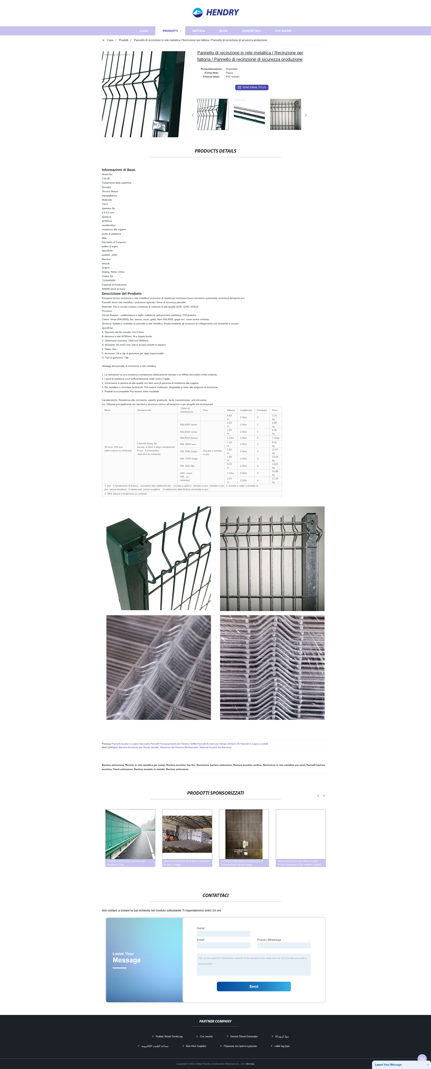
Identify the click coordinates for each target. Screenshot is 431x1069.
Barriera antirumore (113, 765)
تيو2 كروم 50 (282, 1036)
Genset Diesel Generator (244, 1036)
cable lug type (282, 1046)
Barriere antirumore (177, 769)
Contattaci (251, 30)
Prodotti (170, 30)
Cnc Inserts (206, 1036)
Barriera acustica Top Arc (180, 765)
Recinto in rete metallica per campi (145, 765)
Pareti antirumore (123, 769)
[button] (193, 115)
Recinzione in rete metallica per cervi (284, 765)
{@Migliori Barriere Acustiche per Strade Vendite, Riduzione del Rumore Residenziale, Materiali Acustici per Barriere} (169, 747)
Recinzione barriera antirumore (214, 765)
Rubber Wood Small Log (169, 1036)
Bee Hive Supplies (196, 1046)
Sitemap (250, 1063)
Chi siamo (283, 30)
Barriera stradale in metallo (149, 769)
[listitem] (215, 114)
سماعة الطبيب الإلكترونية (155, 1046)
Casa (144, 30)
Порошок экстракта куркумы (240, 1046)
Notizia (198, 30)
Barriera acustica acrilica (247, 765)
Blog (223, 30)
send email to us (254, 87)
